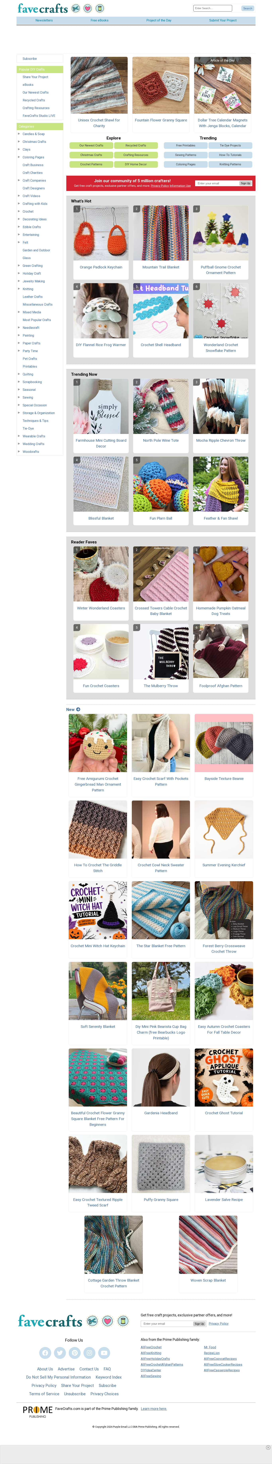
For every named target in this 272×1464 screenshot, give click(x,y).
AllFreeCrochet (151, 1347)
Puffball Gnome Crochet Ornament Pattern (221, 270)
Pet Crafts (30, 359)
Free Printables (185, 145)
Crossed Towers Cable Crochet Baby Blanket (161, 611)
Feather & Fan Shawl (221, 518)
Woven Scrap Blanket (208, 1280)
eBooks (28, 85)
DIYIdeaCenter (151, 1370)
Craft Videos (31, 196)
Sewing (28, 397)
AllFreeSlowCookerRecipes (223, 1364)
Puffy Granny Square (161, 1199)
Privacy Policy (160, 186)
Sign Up (245, 183)
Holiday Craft (32, 273)
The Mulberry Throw (161, 686)
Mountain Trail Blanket (160, 267)
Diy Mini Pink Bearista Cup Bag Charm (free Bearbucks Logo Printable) (160, 1032)
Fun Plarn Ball (161, 518)
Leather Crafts (33, 297)
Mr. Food (210, 1347)
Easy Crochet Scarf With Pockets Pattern (160, 781)
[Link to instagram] (89, 1353)
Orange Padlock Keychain (101, 267)
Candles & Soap (34, 134)
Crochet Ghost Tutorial (224, 1113)
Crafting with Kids (35, 204)
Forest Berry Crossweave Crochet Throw (224, 949)
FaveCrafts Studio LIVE (39, 116)
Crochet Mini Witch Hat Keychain (98, 946)
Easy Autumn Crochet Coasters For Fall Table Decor (224, 1029)
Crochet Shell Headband (161, 345)
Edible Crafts (32, 227)
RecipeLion (212, 1353)
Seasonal (29, 390)
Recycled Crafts (34, 100)
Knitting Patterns (230, 164)
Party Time (30, 351)
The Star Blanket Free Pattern (160, 946)
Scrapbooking (32, 382)
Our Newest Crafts (36, 92)
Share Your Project (35, 77)
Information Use (180, 186)
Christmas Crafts (34, 142)
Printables (30, 366)
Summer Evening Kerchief (224, 865)
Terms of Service (44, 1393)
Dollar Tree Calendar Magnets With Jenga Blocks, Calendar (223, 123)
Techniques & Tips (35, 421)
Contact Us (89, 1369)
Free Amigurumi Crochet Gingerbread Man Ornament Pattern (98, 784)
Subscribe (30, 59)
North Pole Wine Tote (161, 440)
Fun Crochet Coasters (101, 686)
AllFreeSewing (151, 1376)
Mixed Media (32, 312)
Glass (27, 258)
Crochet (28, 211)
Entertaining (31, 235)
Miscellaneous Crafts (38, 304)
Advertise (66, 1369)
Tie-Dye (28, 428)
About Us (45, 1369)
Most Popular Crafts (37, 320)
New (70, 709)
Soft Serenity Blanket (98, 1026)
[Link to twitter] (60, 1353)
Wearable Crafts (34, 436)
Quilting (28, 374)
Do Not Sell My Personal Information (58, 1377)
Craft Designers (34, 188)
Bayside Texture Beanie (224, 778)
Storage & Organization (39, 413)
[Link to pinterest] (75, 1353)
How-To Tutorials (230, 155)
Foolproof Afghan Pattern (220, 686)
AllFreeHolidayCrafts (155, 1359)
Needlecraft (31, 328)
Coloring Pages (33, 157)
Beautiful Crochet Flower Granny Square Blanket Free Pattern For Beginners (98, 1119)
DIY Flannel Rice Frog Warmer (101, 345)
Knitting (28, 289)
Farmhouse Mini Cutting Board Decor (101, 443)
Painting (28, 335)
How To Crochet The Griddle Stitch (98, 868)
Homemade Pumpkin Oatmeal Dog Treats (221, 611)
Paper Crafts (31, 343)
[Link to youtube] (104, 1353)
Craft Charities (33, 173)
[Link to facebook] (45, 1353)
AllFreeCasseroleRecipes (222, 1370)
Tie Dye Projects (230, 145)
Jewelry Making (34, 281)
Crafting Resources (36, 108)
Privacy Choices (104, 1393)
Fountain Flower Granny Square (161, 120)
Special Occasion (35, 405)
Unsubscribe (75, 1393)
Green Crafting (33, 266)
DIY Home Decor (136, 164)
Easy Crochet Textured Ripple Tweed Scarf (97, 1202)
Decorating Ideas (35, 219)
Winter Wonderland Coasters (101, 608)
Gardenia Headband (161, 1113)
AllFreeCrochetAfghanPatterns (162, 1364)
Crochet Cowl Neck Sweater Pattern (161, 868)
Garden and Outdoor (36, 250)
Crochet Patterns (91, 164)
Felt (25, 242)
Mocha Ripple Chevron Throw (221, 440)
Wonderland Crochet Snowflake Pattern (221, 348)
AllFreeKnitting (151, 1353)
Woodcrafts (31, 452)
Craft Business (33, 165)
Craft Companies (34, 180)
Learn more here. (154, 1409)
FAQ (107, 1369)
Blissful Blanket (101, 518)
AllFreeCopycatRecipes (220, 1359)
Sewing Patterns (185, 155)
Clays (26, 149)
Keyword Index (109, 1377)
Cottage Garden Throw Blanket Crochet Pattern (113, 1283)
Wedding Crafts (33, 444)
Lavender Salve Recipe (224, 1199)
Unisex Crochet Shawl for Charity (99, 123)
